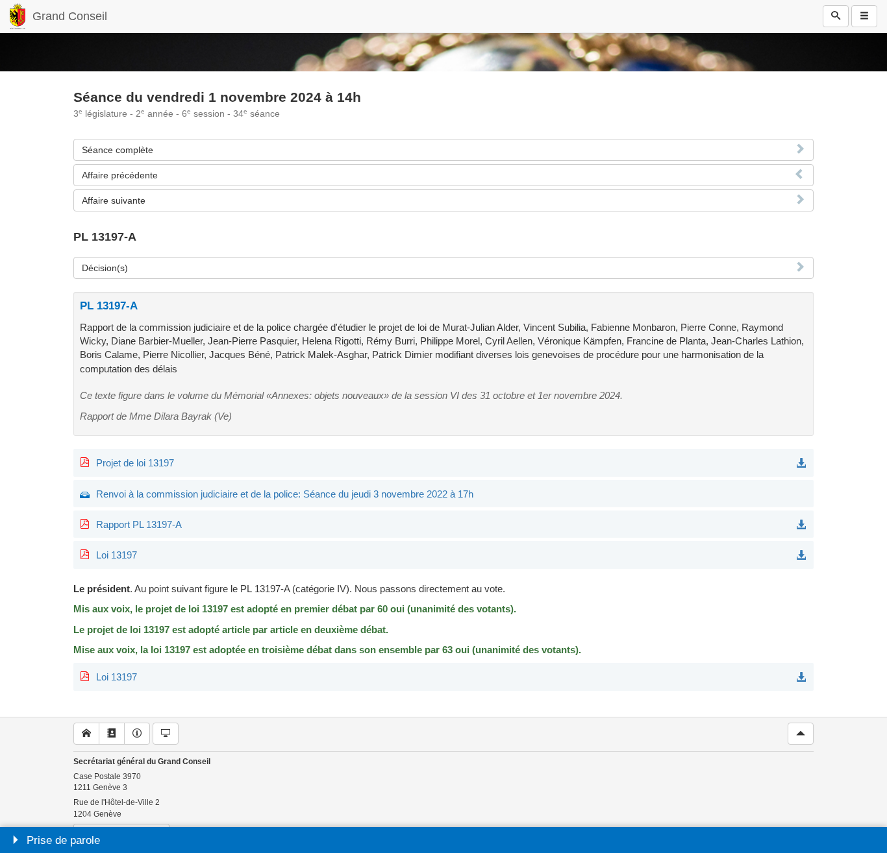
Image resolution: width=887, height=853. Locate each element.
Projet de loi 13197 (135, 462)
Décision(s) (105, 268)
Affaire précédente (120, 175)
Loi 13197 (116, 554)
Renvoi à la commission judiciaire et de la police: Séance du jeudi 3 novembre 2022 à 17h (284, 493)
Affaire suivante (113, 200)
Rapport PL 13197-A (139, 524)
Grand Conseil (69, 16)
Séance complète (117, 150)
